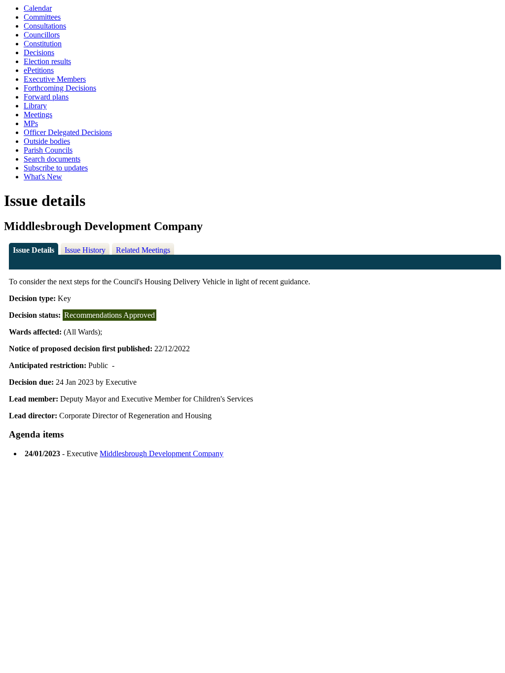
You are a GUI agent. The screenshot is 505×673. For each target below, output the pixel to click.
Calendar (38, 8)
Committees (42, 17)
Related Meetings (143, 250)
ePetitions (39, 70)
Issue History (85, 250)
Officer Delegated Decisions (68, 132)
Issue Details (33, 250)
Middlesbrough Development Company (161, 453)
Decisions (39, 52)
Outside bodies (47, 141)
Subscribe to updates (56, 168)
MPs (31, 123)
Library (35, 105)
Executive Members (55, 79)
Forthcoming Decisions (60, 88)
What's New (43, 176)
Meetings (38, 114)
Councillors (42, 35)
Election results (47, 61)
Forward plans (46, 97)
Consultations (45, 26)
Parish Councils (48, 150)
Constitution (43, 43)
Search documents (52, 159)
